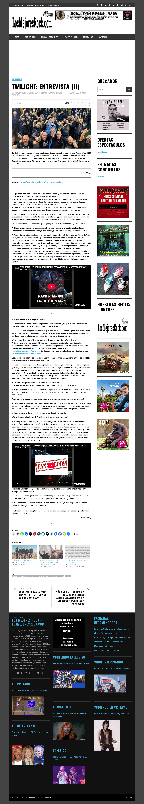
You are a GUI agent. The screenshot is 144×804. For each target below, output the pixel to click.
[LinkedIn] (105, 5)
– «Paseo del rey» (112, 629)
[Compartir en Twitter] (74, 103)
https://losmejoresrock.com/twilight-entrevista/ (41, 182)
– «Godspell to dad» (107, 633)
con (63, 757)
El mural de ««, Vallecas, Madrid (30, 690)
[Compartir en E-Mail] (89, 105)
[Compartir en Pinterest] (82, 103)
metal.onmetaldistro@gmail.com (27, 351)
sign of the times (50, 576)
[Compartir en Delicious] (78, 105)
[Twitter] (122, 5)
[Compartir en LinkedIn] (89, 103)
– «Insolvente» (112, 637)
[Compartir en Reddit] (82, 105)
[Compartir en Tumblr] (85, 103)
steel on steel (60, 576)
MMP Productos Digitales (36, 576)
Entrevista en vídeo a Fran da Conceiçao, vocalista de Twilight (50, 561)
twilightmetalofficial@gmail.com (27, 353)
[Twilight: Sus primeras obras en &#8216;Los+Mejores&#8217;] (77, 552)
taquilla (100, 176)
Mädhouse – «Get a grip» (105, 646)
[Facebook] (97, 5)
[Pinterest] (110, 5)
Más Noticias (17, 80)
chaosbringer (16, 576)
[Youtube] (126, 5)
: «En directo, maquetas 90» (71, 663)
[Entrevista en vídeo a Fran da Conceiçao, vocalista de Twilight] (51, 552)
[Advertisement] (72, 59)
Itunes (41, 345)
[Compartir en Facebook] (71, 103)
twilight (67, 576)
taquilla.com (102, 152)
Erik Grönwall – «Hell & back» (106, 650)
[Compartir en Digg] (85, 105)
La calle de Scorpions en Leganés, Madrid (112, 668)
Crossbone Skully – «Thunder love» (109, 641)
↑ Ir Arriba (128, 797)
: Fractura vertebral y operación (111, 713)
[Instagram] (101, 5)
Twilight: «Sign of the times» (21, 560)
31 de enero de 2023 (19, 103)
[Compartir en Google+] (78, 103)
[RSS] (114, 5)
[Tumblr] (118, 5)
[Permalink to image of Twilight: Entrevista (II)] (51, 128)
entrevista (24, 576)
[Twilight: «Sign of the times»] (24, 552)
